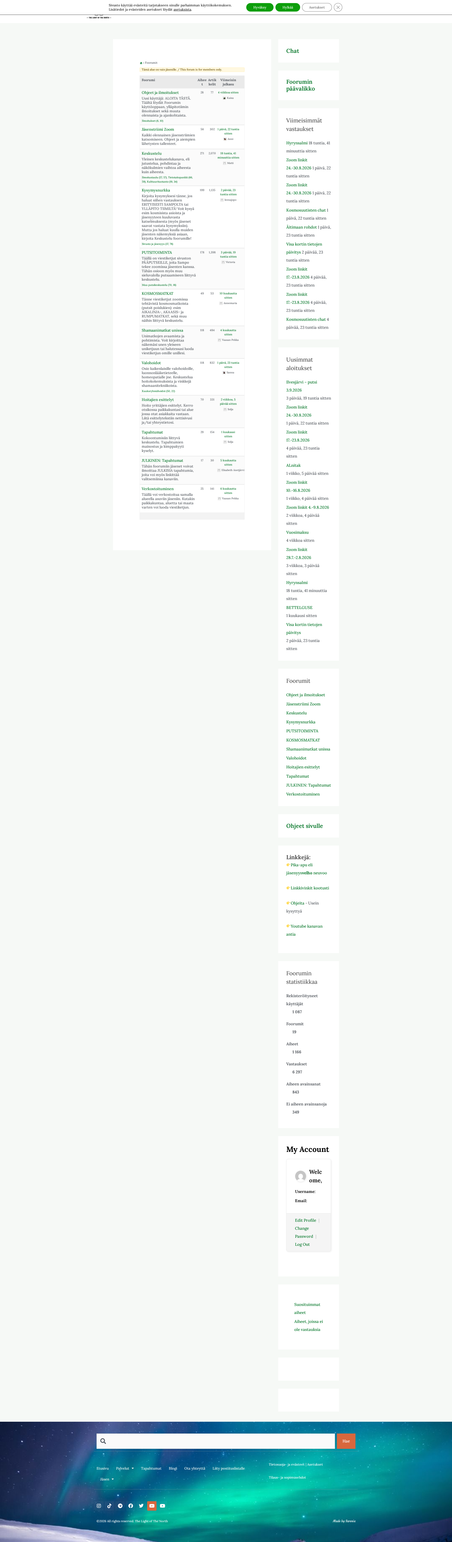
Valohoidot (151, 362)
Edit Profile (305, 1220)
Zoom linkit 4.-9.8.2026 (307, 507)
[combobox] (216, 1441)
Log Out (302, 1244)
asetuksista (182, 9)
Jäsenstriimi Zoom (158, 129)
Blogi (173, 1468)
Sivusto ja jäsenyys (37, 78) (157, 244)
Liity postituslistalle (229, 1468)
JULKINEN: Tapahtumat (162, 460)
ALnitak (293, 465)
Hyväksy (259, 7)
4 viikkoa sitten (228, 92)
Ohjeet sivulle (304, 825)
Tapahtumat (152, 432)
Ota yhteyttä (194, 1468)
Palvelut (122, 1468)
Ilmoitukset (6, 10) (152, 120)
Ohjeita (297, 903)
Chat (292, 50)
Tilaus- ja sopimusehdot (287, 1477)
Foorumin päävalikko (300, 85)
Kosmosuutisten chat (306, 210)
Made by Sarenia (344, 1521)
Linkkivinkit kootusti (310, 888)
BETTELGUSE (299, 607)
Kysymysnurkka (156, 190)
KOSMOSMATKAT (157, 293)
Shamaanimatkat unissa (162, 330)
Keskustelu (152, 153)
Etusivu (103, 1468)
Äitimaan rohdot (301, 227)
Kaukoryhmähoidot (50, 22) (158, 391)
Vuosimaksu (297, 532)
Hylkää (287, 7)
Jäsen (104, 1479)
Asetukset (315, 1464)
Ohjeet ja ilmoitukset (160, 92)
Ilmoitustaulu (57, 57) (154, 177)
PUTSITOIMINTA (157, 252)
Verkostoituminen (158, 488)
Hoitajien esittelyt (158, 399)
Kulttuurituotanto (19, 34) (162, 181)
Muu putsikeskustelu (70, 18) (159, 285)
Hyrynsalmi (297, 143)
